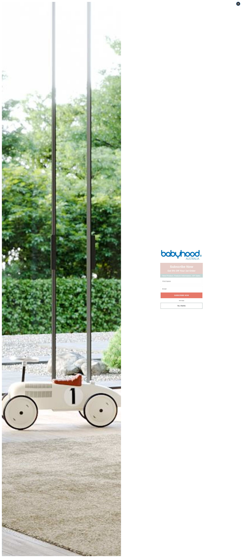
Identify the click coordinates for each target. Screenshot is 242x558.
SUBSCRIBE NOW (181, 295)
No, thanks (181, 306)
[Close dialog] (238, 4)
